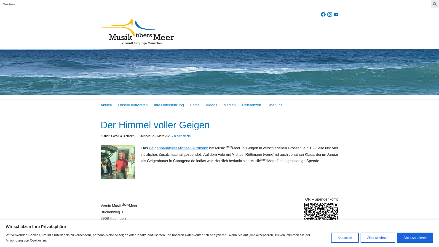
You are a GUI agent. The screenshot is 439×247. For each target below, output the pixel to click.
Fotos (194, 105)
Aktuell (106, 105)
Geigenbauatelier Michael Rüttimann (178, 148)
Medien (230, 105)
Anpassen (345, 237)
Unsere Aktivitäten (133, 105)
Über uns (275, 105)
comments (182, 136)
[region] (219, 233)
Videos (211, 105)
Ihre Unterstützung (169, 105)
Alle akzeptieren (415, 237)
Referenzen (251, 105)
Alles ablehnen (377, 237)
